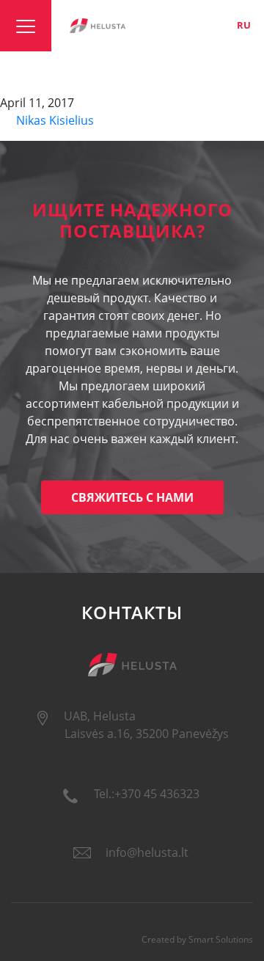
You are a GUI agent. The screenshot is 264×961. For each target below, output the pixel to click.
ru (244, 25)
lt (194, 25)
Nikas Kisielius (53, 120)
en (218, 25)
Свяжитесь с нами (132, 497)
